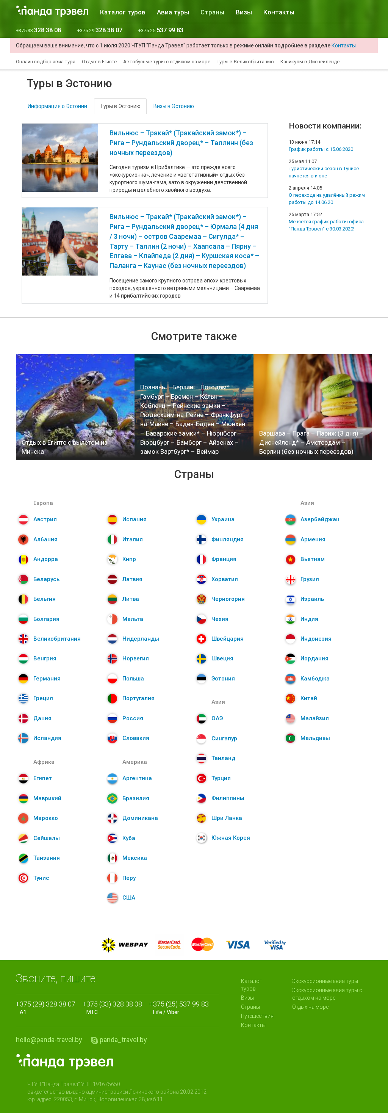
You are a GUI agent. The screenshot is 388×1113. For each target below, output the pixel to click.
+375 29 (99, 30)
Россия (132, 718)
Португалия (138, 698)
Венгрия (44, 658)
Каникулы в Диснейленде (310, 61)
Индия (309, 619)
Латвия (132, 579)
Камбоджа (315, 678)
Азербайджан (320, 519)
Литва (130, 599)
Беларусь (46, 579)
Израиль (312, 599)
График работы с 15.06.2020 (321, 149)
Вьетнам (312, 559)
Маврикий (47, 798)
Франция (223, 559)
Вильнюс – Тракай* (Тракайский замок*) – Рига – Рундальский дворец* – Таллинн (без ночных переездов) (181, 142)
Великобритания (57, 638)
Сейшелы (46, 838)
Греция (43, 698)
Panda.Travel (65, 1062)
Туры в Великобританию (245, 61)
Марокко (45, 818)
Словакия (135, 738)
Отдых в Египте (99, 61)
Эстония (223, 678)
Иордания (314, 658)
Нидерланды (140, 638)
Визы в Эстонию (173, 106)
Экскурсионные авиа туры (325, 981)
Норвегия (135, 658)
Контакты (278, 12)
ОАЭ (217, 718)
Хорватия (224, 579)
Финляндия (227, 539)
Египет (42, 778)
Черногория (228, 599)
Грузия (309, 579)
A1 (47, 1007)
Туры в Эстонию (120, 106)
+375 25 (160, 30)
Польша (133, 678)
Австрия (45, 519)
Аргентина (137, 778)
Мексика (134, 857)
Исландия (47, 738)
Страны (212, 12)
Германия (47, 678)
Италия (132, 539)
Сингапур (224, 738)
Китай (308, 698)
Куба (128, 838)
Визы (244, 12)
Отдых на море (310, 1007)
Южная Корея (230, 837)
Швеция (222, 658)
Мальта (132, 619)
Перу (129, 878)
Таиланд (223, 758)
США (128, 897)
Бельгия (44, 599)
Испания (134, 519)
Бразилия (135, 798)
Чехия (219, 619)
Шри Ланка (226, 818)
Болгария (46, 619)
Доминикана (140, 818)
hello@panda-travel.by (49, 1040)
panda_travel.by (123, 1040)
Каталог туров (123, 12)
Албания (45, 539)
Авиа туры (173, 12)
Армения (312, 539)
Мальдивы (315, 738)
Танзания (46, 857)
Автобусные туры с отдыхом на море (166, 61)
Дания (42, 718)
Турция (221, 778)
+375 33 (38, 30)
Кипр (129, 559)
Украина (223, 519)
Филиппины (227, 798)
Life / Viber (181, 1007)
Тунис (41, 878)
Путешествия (257, 1016)
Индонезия (316, 638)
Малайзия (314, 718)
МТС (114, 1007)
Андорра (45, 559)
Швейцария (227, 638)
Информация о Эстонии (57, 106)
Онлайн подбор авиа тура (45, 61)
